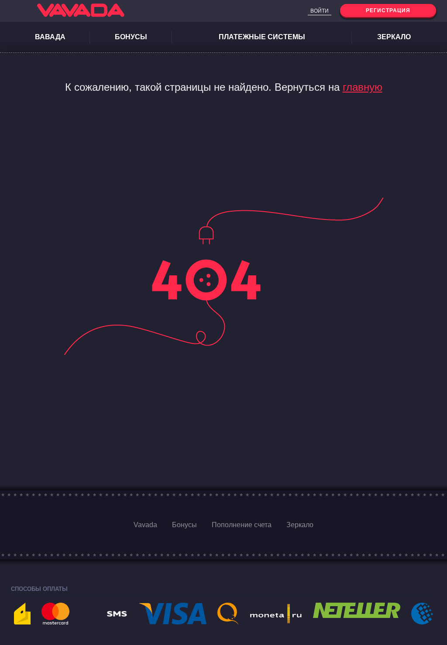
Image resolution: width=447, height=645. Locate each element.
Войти (319, 11)
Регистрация (388, 10)
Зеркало (394, 37)
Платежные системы (262, 37)
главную (362, 87)
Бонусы (131, 37)
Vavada (145, 524)
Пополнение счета (242, 524)
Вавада (50, 37)
